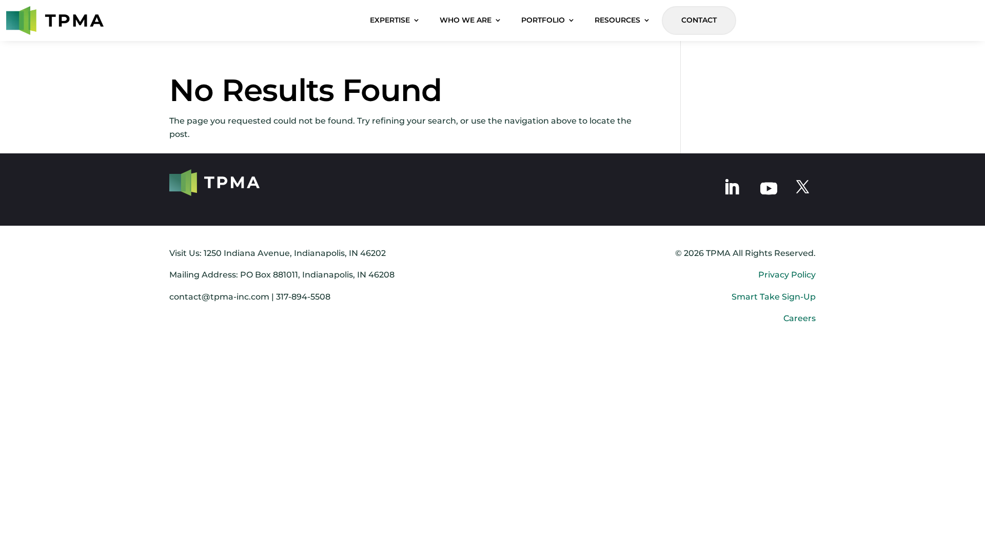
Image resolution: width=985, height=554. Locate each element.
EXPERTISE (390, 20)
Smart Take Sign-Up (774, 297)
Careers (799, 318)
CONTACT (699, 20)
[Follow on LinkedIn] (731, 187)
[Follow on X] (803, 187)
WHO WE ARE (465, 20)
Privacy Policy (787, 275)
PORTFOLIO (543, 20)
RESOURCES (617, 20)
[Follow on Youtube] (769, 187)
